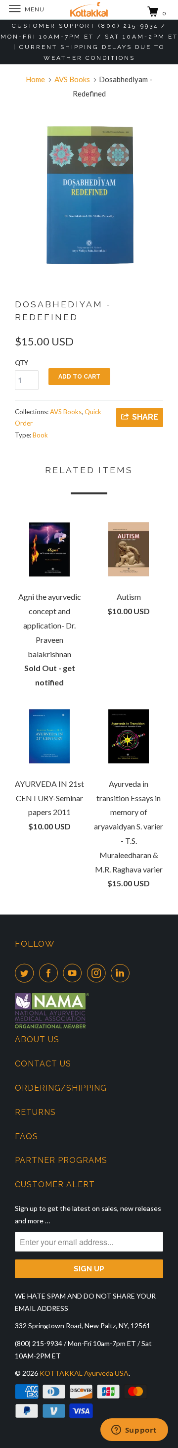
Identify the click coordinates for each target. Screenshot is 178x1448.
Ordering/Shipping (61, 1088)
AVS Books (66, 412)
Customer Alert (55, 1184)
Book (40, 435)
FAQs (26, 1136)
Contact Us (43, 1063)
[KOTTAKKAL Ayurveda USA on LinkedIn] (122, 973)
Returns (35, 1112)
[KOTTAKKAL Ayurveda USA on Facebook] (50, 973)
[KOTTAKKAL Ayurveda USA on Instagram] (98, 973)
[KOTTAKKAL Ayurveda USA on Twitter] (26, 973)
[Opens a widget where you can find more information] (134, 1430)
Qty (21, 363)
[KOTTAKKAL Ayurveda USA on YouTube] (74, 973)
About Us (37, 1039)
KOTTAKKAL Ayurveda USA (84, 1373)
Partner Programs (61, 1160)
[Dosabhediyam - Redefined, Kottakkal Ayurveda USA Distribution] (89, 193)
